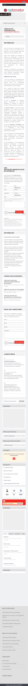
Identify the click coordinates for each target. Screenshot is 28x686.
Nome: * (5, 319)
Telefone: (16, 189)
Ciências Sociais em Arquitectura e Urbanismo (12, 296)
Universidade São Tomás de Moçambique (11, 612)
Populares (5, 533)
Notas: (5, 197)
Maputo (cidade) (8, 298)
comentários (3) (11, 159)
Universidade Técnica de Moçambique (10, 643)
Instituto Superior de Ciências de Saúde (10, 620)
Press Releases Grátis (8, 467)
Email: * (5, 323)
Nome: (5, 185)
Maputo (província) (9, 284)
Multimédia (6, 536)
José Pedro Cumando (9, 361)
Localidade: (6, 193)
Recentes (11, 533)
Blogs (23, 533)
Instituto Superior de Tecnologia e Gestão (11, 640)
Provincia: (16, 193)
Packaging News (7, 477)
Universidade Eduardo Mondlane (9, 637)
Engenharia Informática (9, 563)
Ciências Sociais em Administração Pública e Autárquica (12, 281)
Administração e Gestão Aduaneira (11, 551)
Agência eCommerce (8, 470)
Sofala (6, 291)
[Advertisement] (14, 418)
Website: (6, 326)
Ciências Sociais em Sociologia (14, 289)
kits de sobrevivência (6, 669)
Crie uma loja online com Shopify (11, 474)
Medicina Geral (7, 543)
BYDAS (20, 685)
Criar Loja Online (6, 666)
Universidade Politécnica (11, 32)
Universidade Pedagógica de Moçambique (11, 623)
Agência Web (16, 685)
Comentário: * (7, 330)
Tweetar (7, 36)
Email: (5, 189)
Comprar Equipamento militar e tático (11, 483)
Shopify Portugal (7, 480)
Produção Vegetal (7, 558)
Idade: (15, 185)
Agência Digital (5, 660)
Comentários (17, 533)
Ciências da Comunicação (9, 29)
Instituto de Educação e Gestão (8, 650)
